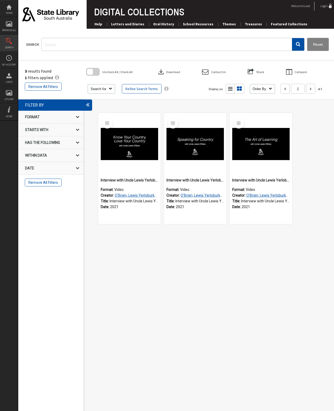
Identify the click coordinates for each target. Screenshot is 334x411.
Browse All (9, 30)
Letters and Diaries (127, 24)
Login (9, 82)
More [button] (9, 116)
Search (9, 47)
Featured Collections (289, 24)
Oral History (163, 24)
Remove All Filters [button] (43, 87)
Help (98, 24)
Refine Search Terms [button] (142, 88)
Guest (306, 6)
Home (9, 13)
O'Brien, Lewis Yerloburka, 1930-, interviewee (152, 195)
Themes (229, 24)
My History (9, 64)
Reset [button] (318, 44)
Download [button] (168, 72)
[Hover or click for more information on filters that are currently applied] (57, 77)
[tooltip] (166, 88)
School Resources (198, 24)
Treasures (253, 24)
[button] (298, 44)
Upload (9, 99)
